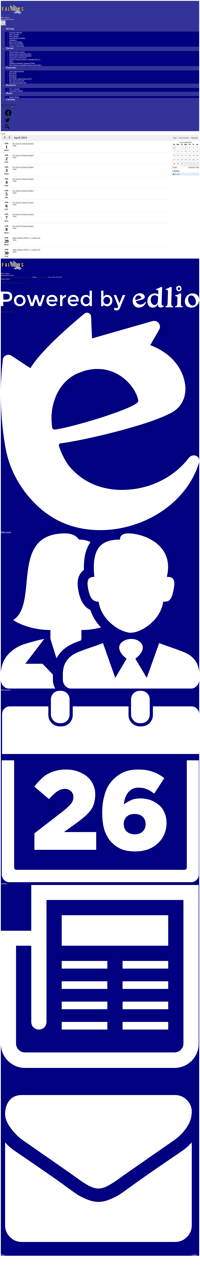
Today (174, 167)
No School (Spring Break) (23, 143)
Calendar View (193, 167)
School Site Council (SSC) (18, 57)
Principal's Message (15, 32)
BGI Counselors (14, 89)
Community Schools (16, 91)
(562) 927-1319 (43, 277)
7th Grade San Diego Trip (17, 82)
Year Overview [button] (184, 138)
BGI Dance (13, 75)
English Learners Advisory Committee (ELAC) (24, 59)
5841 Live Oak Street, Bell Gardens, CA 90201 (16, 277)
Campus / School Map (16, 46)
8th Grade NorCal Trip (16, 81)
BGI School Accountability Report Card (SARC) (25, 65)
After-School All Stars (16, 71)
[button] (10, 29)
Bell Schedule (13, 36)
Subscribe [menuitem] (194, 138)
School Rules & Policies (17, 38)
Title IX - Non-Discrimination (15, 282)
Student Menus (14, 97)
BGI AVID (12, 73)
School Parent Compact (17, 52)
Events (177, 174)
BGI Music (13, 77)
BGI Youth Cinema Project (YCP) (20, 79)
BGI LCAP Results (15, 42)
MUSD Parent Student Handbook (20, 56)
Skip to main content (7, 2)
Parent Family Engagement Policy (20, 54)
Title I (11, 61)
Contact (194, 1255)
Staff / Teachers (14, 34)
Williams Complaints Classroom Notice (22, 63)
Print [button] (174, 138)
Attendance (13, 40)
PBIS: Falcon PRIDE (16, 44)
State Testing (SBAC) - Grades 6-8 (26, 238)
